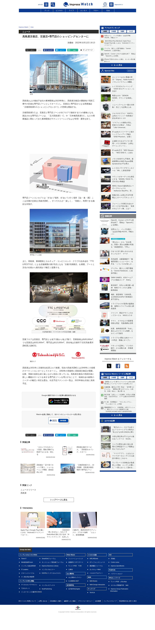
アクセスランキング (112, 28)
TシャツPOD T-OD (75, 566)
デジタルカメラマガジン (29, 585)
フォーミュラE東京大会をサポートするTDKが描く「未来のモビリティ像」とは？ (123, 206)
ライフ (71, 10)
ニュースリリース (28, 490)
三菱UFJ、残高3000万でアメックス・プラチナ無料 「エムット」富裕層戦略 (84, 532)
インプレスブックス (48, 585)
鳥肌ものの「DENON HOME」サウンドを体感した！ (122, 98)
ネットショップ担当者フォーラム (53, 562)
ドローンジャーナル (27, 573)
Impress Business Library (50, 566)
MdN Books (93, 581)
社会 (108, 10)
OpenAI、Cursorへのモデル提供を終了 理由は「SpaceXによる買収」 (122, 222)
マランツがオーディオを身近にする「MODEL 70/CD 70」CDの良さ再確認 (123, 179)
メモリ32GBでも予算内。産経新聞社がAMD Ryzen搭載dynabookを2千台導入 (122, 161)
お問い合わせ (43, 601)
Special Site (109, 71)
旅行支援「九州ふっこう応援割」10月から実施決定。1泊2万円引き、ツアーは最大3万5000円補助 (119, 397)
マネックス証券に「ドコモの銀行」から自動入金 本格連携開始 (122, 348)
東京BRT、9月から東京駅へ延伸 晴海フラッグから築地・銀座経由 (122, 287)
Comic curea (115, 562)
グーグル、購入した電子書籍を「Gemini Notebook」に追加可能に (122, 270)
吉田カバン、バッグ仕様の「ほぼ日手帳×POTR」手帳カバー (122, 231)
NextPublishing (47, 589)
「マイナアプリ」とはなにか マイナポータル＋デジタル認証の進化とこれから (124, 455)
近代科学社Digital (74, 589)
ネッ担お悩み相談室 (27, 577)
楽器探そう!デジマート (75, 562)
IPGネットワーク (114, 578)
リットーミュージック (75, 558)
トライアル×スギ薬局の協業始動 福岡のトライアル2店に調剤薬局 (122, 306)
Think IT (23, 558)
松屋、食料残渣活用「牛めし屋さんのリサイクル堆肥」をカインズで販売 (122, 331)
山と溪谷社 (70, 573)
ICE (110, 555)
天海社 (113, 558)
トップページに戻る (58, 500)
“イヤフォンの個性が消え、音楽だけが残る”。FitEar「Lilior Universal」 (122, 125)
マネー (95, 10)
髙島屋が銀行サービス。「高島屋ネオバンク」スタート (85, 449)
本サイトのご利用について (27, 601)
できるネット (25, 588)
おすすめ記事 (110, 421)
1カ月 (131, 31)
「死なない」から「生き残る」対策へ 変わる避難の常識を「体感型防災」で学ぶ (122, 244)
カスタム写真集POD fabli (119, 585)
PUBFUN (112, 570)
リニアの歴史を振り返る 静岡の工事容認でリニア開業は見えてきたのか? (123, 446)
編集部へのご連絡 (70, 601)
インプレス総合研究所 (28, 566)
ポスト (33, 50)
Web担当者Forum (27, 562)
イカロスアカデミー (96, 573)
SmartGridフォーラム (49, 558)
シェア (50, 50)
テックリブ (91, 589)
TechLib (92, 592)
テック (47, 10)
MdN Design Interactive (97, 585)
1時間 (105, 31)
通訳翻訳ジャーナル (96, 566)
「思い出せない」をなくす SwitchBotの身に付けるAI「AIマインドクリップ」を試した (58, 534)
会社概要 (98, 601)
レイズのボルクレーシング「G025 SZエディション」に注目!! (123, 88)
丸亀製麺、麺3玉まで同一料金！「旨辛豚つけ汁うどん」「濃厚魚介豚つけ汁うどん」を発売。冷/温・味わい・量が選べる (119, 389)
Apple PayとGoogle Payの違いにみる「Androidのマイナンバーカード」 (32, 532)
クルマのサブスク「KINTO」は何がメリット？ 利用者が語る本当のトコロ (123, 115)
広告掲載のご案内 (55, 601)
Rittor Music (71, 555)
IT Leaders (24, 569)
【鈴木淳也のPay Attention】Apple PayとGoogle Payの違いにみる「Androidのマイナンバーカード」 (119, 43)
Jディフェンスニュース (97, 562)
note (74, 50)
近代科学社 (70, 585)
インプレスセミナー (48, 569)
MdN (89, 577)
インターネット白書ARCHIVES (31, 592)
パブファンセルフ (116, 574)
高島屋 (23, 493)
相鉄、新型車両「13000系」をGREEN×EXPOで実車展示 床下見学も (122, 296)
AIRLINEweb (94, 558)
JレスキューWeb (95, 569)
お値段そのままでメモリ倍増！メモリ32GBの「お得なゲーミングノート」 (122, 143)
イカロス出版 (92, 555)
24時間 (113, 31)
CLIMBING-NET (73, 581)
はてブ (62, 50)
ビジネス (59, 10)
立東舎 (70, 569)
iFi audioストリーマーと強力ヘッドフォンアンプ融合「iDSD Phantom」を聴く (123, 134)
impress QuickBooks (117, 566)
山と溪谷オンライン (74, 577)
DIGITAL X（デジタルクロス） (52, 573)
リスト (40, 50)
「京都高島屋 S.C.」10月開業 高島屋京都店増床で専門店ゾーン (85, 467)
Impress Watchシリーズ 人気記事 (118, 374)
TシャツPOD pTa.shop (119, 581)
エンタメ (83, 10)
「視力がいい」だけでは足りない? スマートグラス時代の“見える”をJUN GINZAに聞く (123, 429)
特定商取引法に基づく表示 (128, 601)
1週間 (122, 31)
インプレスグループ (110, 601)
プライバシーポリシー (85, 601)
